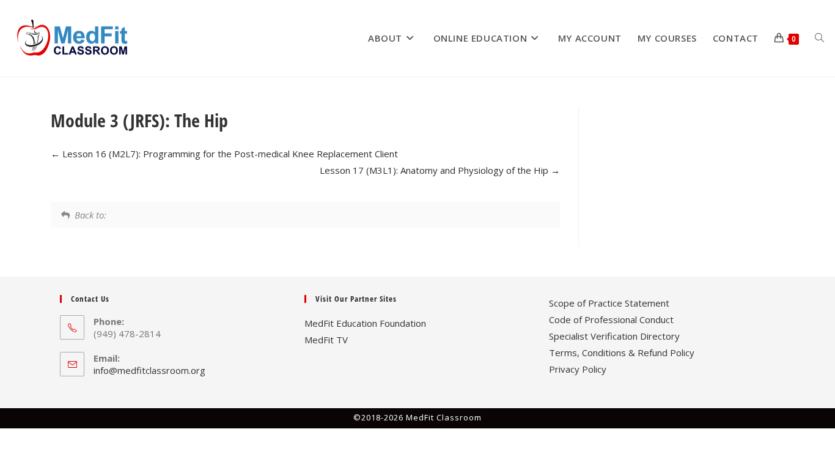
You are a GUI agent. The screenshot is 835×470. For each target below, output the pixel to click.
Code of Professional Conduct (611, 319)
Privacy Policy (577, 369)
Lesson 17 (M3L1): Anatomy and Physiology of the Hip (435, 170)
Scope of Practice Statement (609, 303)
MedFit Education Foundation (365, 323)
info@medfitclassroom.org (149, 370)
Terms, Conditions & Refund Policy (621, 352)
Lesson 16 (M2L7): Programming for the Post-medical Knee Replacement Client (229, 153)
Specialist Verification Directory (614, 336)
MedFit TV (326, 340)
